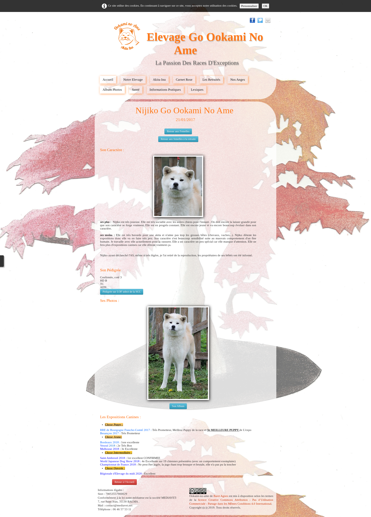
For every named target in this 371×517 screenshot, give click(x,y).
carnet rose (184, 79)
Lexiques (197, 89)
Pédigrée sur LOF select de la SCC (122, 291)
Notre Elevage (133, 79)
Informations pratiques (165, 89)
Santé (136, 89)
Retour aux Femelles (178, 131)
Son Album (178, 406)
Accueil (108, 79)
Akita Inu (159, 79)
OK (265, 6)
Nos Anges (237, 79)
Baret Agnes (221, 496)
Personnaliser (249, 6)
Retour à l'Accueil (124, 482)
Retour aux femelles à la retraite (178, 139)
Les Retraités (211, 79)
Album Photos (112, 89)
